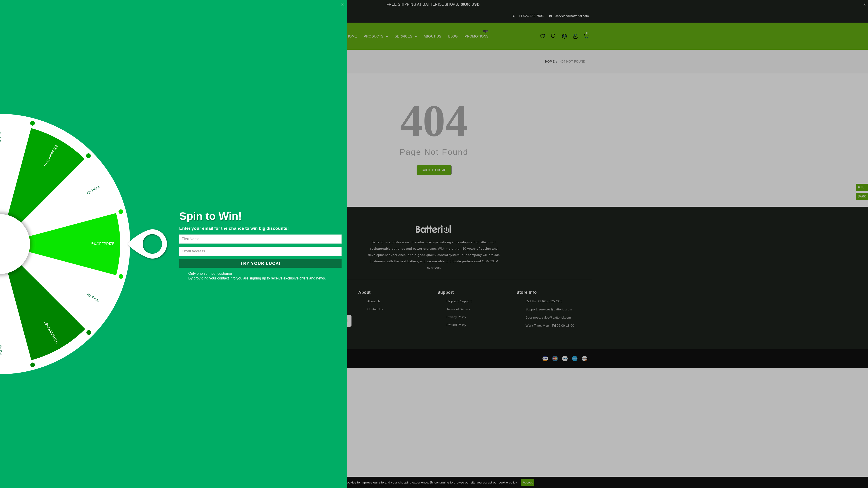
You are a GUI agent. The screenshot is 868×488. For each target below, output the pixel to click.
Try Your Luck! (260, 263)
